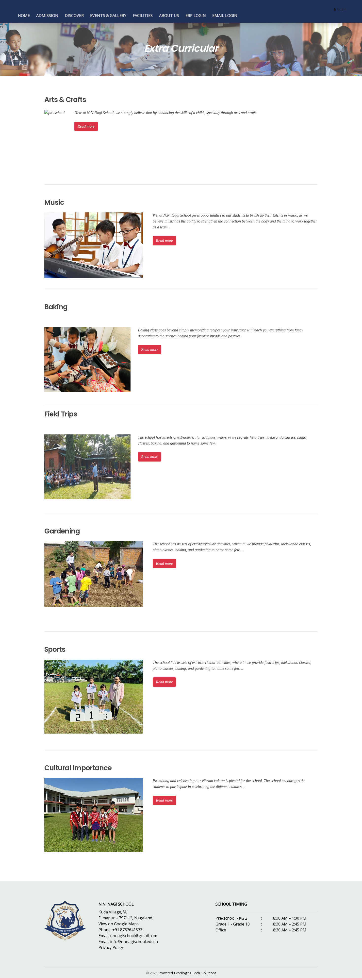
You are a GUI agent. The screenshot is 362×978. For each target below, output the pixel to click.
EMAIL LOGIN (224, 15)
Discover (74, 15)
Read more (86, 126)
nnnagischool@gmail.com (133, 935)
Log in (342, 9)
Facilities (143, 15)
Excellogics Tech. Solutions (195, 973)
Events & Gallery (108, 15)
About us (169, 15)
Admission (47, 15)
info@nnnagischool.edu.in (134, 941)
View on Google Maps (119, 924)
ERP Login (195, 15)
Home (24, 15)
